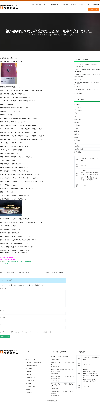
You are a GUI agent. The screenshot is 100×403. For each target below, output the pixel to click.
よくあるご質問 (64, 4)
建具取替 (76, 131)
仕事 (75, 116)
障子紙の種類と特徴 (32, 365)
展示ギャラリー (31, 377)
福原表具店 (54, 401)
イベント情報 (77, 107)
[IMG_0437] (8, 73)
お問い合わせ (93, 9)
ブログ (76, 113)
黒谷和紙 (29, 371)
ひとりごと (77, 104)
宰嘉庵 (76, 128)
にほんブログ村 (4, 263)
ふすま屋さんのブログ (85, 4)
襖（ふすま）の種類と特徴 (34, 362)
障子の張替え (77, 152)
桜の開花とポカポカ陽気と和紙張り (55, 272)
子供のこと (77, 125)
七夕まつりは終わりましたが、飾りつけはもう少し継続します (86, 83)
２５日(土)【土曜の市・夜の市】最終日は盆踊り (87, 69)
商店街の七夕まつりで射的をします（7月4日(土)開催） (62, 392)
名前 (2, 310)
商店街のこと (77, 119)
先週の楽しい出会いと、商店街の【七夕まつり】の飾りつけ (86, 90)
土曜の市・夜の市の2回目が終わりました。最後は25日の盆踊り (87, 75)
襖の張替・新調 (78, 149)
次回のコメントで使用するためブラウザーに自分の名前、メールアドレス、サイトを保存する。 (27, 332)
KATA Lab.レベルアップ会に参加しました (85, 64)
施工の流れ (74, 4)
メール (2, 317)
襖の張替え (77, 146)
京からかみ (30, 374)
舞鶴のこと (77, 140)
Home (32, 4)
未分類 (76, 137)
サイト (2, 324)
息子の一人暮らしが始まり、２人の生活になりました (15, 272)
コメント (3, 288)
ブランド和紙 (77, 110)
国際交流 (76, 122)
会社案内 (95, 4)
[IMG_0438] (11, 208)
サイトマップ (30, 392)
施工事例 (76, 134)
